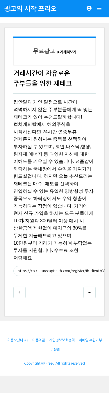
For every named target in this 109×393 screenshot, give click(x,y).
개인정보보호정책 (62, 340)
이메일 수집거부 (90, 340)
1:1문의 (54, 350)
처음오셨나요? (17, 340)
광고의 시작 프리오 (30, 9)
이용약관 (38, 340)
